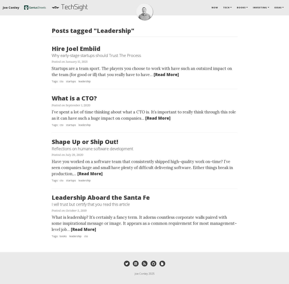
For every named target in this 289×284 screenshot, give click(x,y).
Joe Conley (11, 8)
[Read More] (166, 74)
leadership (85, 81)
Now (215, 7)
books (63, 236)
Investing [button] (260, 7)
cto (61, 81)
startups (71, 81)
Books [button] (241, 7)
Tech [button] (226, 7)
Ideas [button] (278, 7)
